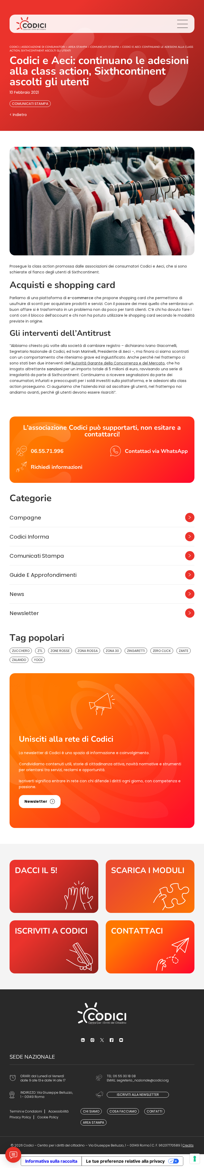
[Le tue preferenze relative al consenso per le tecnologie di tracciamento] (195, 1159)
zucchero (20, 651)
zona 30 (112, 651)
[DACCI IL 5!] (54, 886)
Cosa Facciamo (123, 1111)
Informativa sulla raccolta (51, 1161)
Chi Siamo (91, 1111)
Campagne (25, 517)
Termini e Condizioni (26, 1111)
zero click (162, 651)
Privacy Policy (20, 1117)
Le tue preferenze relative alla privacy (125, 1161)
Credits (188, 1145)
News (17, 594)
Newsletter (24, 613)
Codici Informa (29, 536)
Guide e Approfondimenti (43, 575)
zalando (19, 660)
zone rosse (60, 651)
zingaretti (136, 651)
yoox (38, 660)
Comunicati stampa (30, 103)
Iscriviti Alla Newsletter (138, 1094)
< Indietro (18, 114)
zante (183, 651)
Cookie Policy (47, 1117)
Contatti (154, 1111)
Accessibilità (58, 1111)
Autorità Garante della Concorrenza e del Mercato (118, 363)
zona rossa (88, 651)
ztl (39, 651)
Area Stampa (93, 1122)
